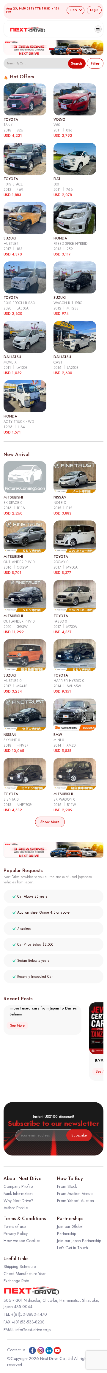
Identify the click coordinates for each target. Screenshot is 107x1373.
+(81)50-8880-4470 (29, 1314)
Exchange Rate (16, 1281)
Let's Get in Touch (72, 1248)
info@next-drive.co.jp (33, 1330)
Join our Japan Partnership (79, 1241)
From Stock (67, 1186)
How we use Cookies (22, 1241)
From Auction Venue (74, 1193)
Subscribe (79, 1135)
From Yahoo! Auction (75, 1201)
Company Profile (18, 1186)
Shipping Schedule (20, 1266)
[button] (51, 49)
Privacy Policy (16, 1234)
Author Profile (16, 1208)
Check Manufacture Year (25, 1274)
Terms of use (15, 1226)
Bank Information (18, 1193)
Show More (49, 822)
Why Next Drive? (18, 1201)
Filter (95, 63)
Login (94, 10)
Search (76, 63)
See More (17, 1025)
